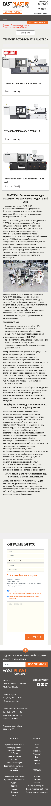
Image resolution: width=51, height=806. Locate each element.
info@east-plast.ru (41, 13)
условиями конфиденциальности (29, 593)
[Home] (16, 5)
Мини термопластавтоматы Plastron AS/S (24, 180)
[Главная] (15, 672)
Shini (37, 745)
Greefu (37, 764)
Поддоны (14, 783)
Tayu (37, 757)
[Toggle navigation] (5, 18)
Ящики (14, 786)
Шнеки (14, 760)
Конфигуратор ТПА (37, 786)
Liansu (37, 760)
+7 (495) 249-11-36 (41, 9)
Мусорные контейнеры (14, 780)
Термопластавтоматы (20, 25)
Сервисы (37, 770)
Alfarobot (37, 754)
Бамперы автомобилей (14, 776)
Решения (14, 771)
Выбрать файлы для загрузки (22, 575)
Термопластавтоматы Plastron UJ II (22, 84)
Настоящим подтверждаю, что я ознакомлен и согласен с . (25, 592)
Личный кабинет (40, 680)
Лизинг (37, 783)
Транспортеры (14, 756)
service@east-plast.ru (12, 715)
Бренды (36, 739)
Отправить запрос (12, 12)
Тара (14, 795)
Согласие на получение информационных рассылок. (24, 598)
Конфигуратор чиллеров (37, 792)
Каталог (6, 25)
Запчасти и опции (14, 763)
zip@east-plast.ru (10, 719)
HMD (37, 748)
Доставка (37, 779)
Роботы (14, 753)
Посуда (14, 789)
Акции (37, 776)
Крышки (14, 792)
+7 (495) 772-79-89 (41, 4)
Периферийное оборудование (14, 749)
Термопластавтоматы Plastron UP (22, 131)
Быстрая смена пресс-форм (14, 767)
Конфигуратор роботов (37, 789)
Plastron (37, 751)
